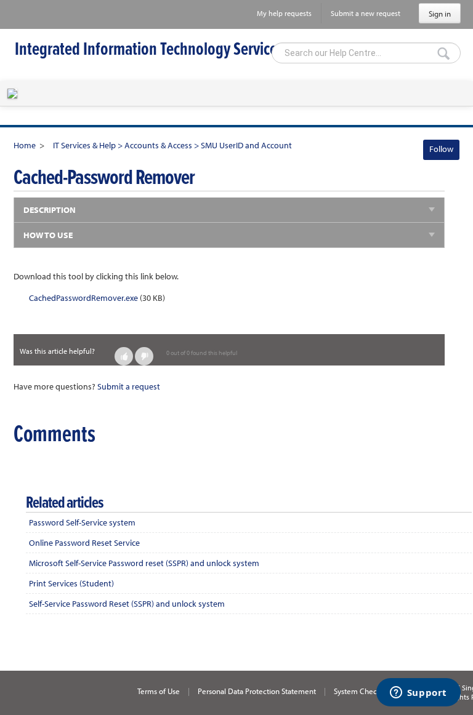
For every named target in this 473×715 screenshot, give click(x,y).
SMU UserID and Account (246, 145)
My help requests (284, 13)
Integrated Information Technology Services (149, 50)
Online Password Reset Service (84, 542)
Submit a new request (365, 13)
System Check (357, 691)
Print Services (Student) (71, 583)
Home (25, 145)
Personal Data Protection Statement (257, 691)
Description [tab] (49, 209)
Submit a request (128, 386)
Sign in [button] (440, 13)
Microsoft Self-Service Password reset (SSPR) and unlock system (144, 563)
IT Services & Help (84, 145)
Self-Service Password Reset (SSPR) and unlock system (127, 603)
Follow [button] (441, 148)
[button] (124, 356)
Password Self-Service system (82, 522)
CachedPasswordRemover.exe (83, 297)
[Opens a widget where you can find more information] (418, 693)
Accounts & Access (158, 145)
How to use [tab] (48, 235)
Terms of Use (158, 691)
